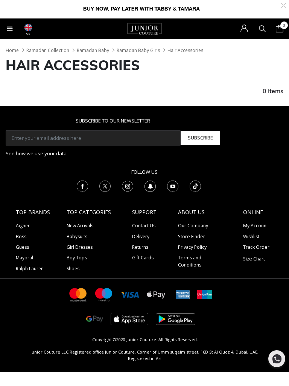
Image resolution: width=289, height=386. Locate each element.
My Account (255, 225)
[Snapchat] (150, 185)
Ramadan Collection (47, 50)
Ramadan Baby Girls (138, 50)
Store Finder (191, 236)
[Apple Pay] (156, 294)
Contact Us (143, 225)
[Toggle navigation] (10, 28)
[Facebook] (82, 185)
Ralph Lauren (30, 268)
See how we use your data (36, 153)
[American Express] (183, 294)
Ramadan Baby (93, 50)
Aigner (23, 225)
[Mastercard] (78, 294)
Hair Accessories (185, 50)
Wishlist (251, 236)
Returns (140, 247)
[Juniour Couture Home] (144, 28)
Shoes (73, 268)
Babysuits (77, 236)
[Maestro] (104, 294)
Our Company (193, 225)
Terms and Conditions (189, 261)
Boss (21, 236)
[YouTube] (172, 185)
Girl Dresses (80, 247)
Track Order (256, 247)
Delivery (140, 236)
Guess (22, 247)
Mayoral (24, 257)
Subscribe (200, 137)
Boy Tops (77, 257)
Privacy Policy (192, 247)
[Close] (283, 4)
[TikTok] (195, 185)
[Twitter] (105, 185)
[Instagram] (127, 185)
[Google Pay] (94, 319)
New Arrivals (80, 225)
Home (12, 50)
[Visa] (129, 294)
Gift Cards (143, 257)
